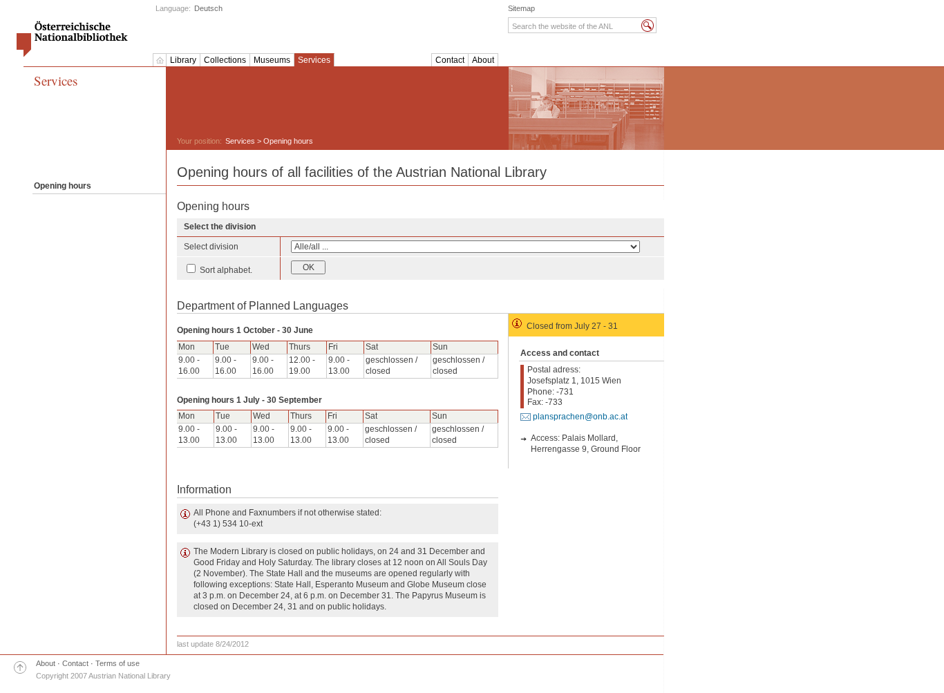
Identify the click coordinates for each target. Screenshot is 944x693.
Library (183, 60)
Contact (449, 60)
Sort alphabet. (225, 270)
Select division (211, 246)
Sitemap (521, 8)
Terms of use (117, 663)
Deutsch (208, 8)
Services (314, 60)
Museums (272, 60)
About (483, 60)
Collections (225, 60)
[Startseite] (159, 60)
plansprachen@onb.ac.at (580, 416)
